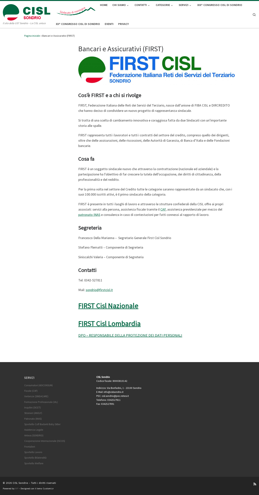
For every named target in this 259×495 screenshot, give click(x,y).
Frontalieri (29, 446)
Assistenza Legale (33, 429)
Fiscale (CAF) (31, 390)
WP (16, 488)
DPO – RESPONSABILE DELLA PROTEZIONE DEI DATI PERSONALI (130, 335)
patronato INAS (89, 214)
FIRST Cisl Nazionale (108, 305)
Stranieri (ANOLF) (33, 413)
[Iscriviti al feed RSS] (255, 484)
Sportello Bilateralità (35, 457)
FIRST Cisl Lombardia (109, 323)
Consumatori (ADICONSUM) (38, 385)
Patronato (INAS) (33, 418)
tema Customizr (45, 488)
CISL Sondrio (20, 483)
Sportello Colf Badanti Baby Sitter (42, 424)
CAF (163, 209)
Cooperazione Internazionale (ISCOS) (44, 441)
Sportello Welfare (33, 463)
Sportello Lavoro (33, 452)
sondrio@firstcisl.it (99, 290)
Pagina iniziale (32, 35)
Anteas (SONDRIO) (33, 435)
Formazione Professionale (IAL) (41, 402)
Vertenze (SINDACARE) (36, 396)
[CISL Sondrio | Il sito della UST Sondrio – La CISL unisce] (26, 11)
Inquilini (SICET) (32, 407)
